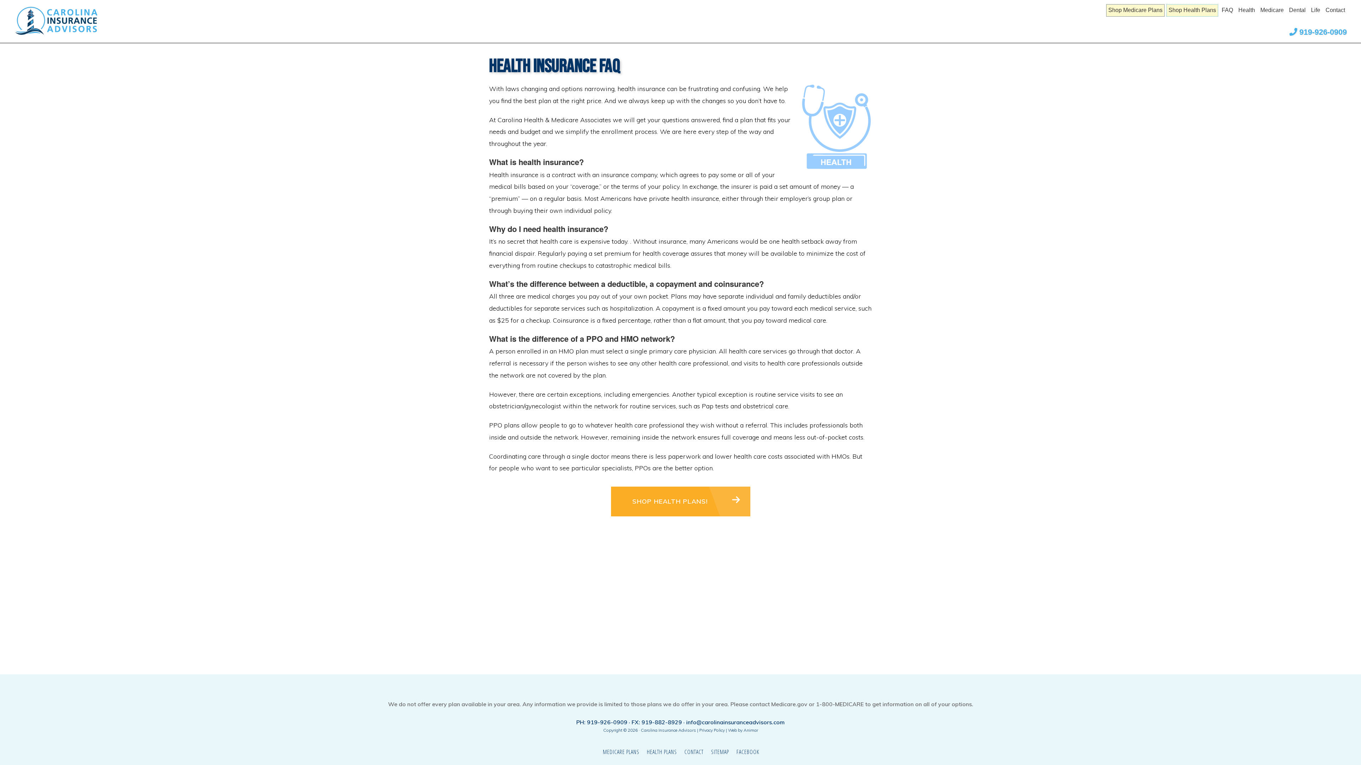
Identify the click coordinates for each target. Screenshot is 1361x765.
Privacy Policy (712, 730)
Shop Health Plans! (670, 501)
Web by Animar (743, 730)
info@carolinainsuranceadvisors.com (735, 722)
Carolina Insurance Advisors (71, 21)
